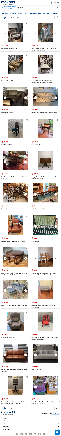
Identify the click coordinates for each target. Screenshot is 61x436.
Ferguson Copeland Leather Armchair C (13, 241)
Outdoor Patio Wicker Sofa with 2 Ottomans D (15, 305)
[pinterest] (44, 434)
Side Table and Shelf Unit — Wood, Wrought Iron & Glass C (14, 177)
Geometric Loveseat (7, 112)
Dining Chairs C (5, 209)
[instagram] (17, 434)
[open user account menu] (51, 3)
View (57, 16)
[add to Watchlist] (27, 23)
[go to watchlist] (55, 3)
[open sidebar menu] (58, 3)
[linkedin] (30, 434)
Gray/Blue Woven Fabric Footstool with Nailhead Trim (43, 306)
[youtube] (35, 434)
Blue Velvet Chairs (6, 145)
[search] (58, 7)
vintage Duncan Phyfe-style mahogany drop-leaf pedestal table (44, 177)
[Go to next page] (20, 18)
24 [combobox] (56, 18)
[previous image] (5, 33)
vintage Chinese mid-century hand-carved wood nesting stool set (14, 274)
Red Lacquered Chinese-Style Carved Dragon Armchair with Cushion (45, 338)
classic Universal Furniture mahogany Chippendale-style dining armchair (42, 81)
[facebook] (22, 434)
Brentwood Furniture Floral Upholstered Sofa (44, 112)
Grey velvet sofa (36, 369)
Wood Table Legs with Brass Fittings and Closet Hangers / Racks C (43, 49)
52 (18, 18)
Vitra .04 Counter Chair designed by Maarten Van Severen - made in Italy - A (14, 402)
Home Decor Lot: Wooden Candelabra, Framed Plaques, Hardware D (45, 402)
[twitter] (26, 434)
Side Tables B (35, 145)
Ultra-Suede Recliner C (8, 337)
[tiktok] (39, 434)
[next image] (25, 33)
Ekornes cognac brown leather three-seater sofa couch (14, 370)
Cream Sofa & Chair (7, 80)
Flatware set (35, 241)
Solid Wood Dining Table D (39, 209)
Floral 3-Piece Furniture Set (9, 48)
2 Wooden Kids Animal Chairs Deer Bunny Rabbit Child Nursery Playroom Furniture (43, 274)
